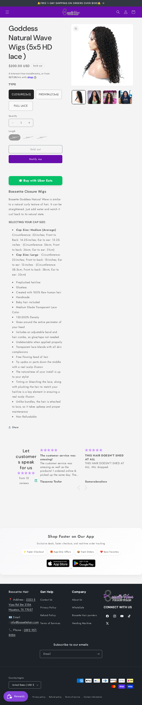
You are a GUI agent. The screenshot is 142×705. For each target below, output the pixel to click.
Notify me (35, 159)
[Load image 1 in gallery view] (79, 97)
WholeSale (78, 607)
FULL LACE (21, 106)
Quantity (13, 116)
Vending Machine (81, 623)
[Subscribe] (98, 654)
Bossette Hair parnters (84, 615)
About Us (77, 599)
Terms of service (72, 697)
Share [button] (15, 427)
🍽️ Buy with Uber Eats (35, 180)
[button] (7, 12)
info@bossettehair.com (25, 622)
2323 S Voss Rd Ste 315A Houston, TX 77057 (22, 605)
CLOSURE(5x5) (21, 94)
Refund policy (55, 697)
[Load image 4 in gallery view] (125, 97)
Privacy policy (39, 697)
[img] (26, 473)
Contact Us (46, 599)
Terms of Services (50, 623)
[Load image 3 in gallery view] (110, 97)
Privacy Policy (48, 607)
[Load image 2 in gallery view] (94, 97)
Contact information (93, 697)
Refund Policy (48, 615)
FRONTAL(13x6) (49, 94)
